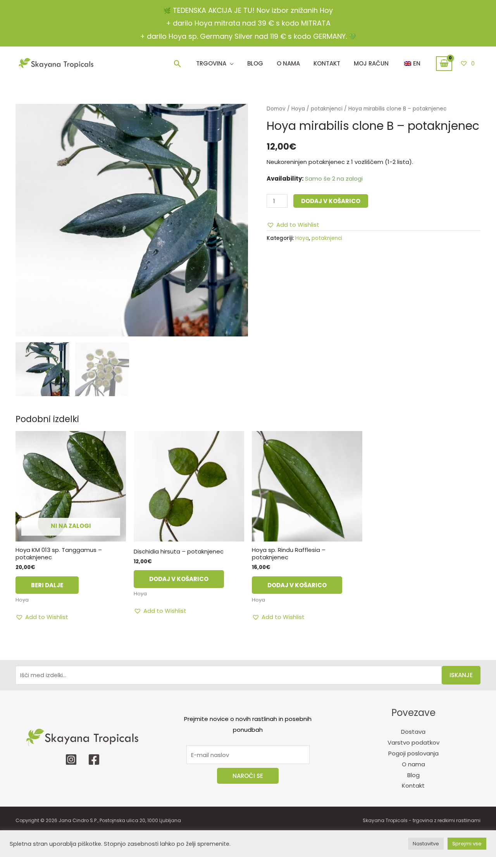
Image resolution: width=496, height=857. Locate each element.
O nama (413, 764)
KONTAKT (326, 63)
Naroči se (247, 776)
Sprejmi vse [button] (467, 843)
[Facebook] (94, 759)
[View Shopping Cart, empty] (444, 63)
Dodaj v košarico (330, 201)
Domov (276, 108)
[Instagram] (71, 759)
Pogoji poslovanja (413, 753)
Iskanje (461, 675)
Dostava (413, 732)
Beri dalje (47, 585)
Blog (255, 63)
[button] (178, 64)
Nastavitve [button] (426, 843)
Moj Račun (371, 63)
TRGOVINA (211, 63)
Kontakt (413, 785)
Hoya (298, 108)
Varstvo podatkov (413, 742)
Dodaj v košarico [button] (178, 579)
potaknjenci (327, 108)
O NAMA (288, 63)
